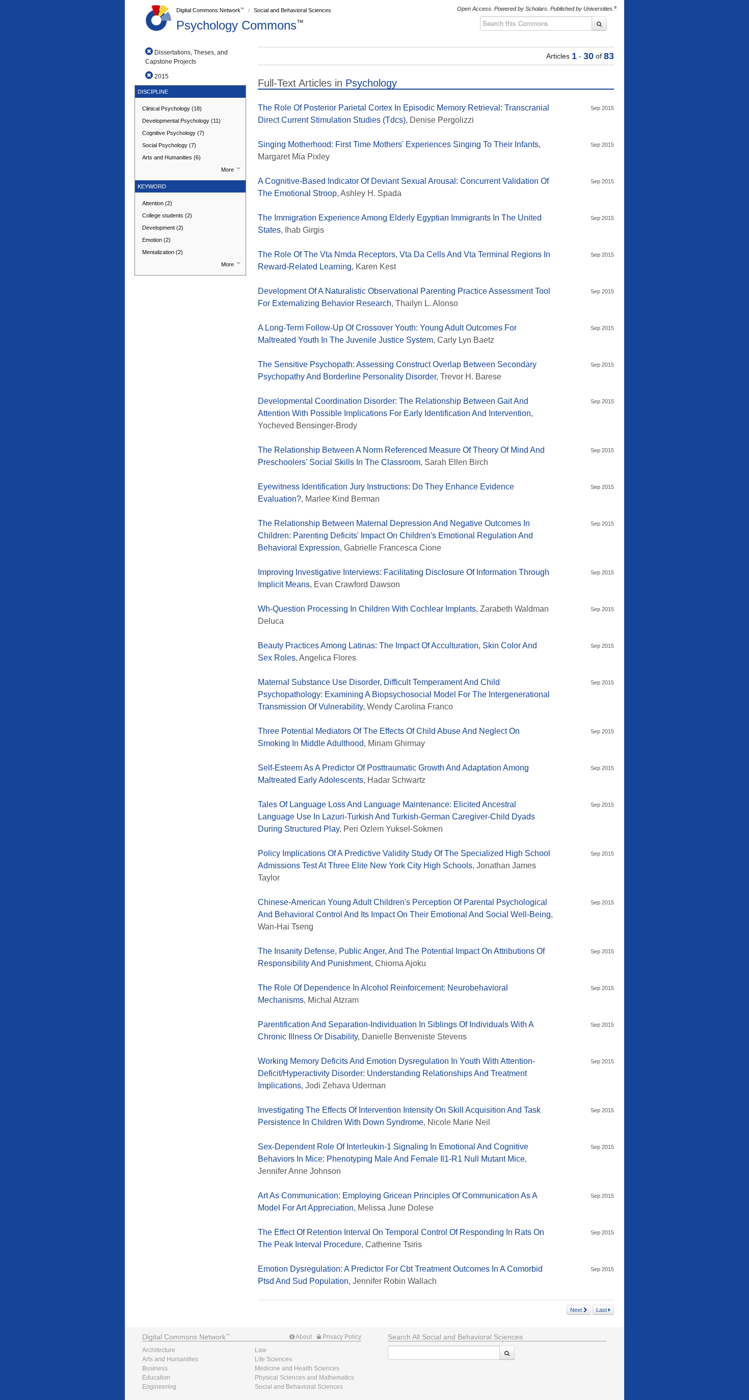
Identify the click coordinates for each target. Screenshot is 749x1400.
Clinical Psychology (172, 108)
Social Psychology (169, 145)
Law (260, 1350)
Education (156, 1377)
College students (167, 215)
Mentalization (162, 252)
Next (576, 1310)
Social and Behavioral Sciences (292, 10)
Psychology (236, 25)
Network (184, 1337)
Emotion (156, 240)
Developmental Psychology (181, 121)
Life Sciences (273, 1359)
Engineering (159, 1386)
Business (155, 1368)
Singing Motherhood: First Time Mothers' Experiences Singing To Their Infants (398, 144)
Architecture (158, 1350)
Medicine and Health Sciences (297, 1368)
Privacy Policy (341, 1336)
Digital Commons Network (208, 10)
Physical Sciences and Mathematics (304, 1377)
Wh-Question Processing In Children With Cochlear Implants (367, 609)
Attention (157, 203)
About (303, 1336)
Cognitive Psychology (173, 133)
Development (162, 228)
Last (602, 1310)
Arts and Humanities (171, 157)
